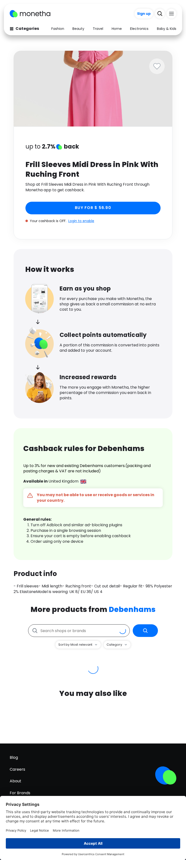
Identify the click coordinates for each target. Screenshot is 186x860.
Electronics (139, 28)
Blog (14, 757)
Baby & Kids (166, 28)
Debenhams (132, 609)
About (15, 781)
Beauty (78, 28)
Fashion (57, 28)
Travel (98, 28)
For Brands (20, 793)
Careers (17, 769)
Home (117, 28)
